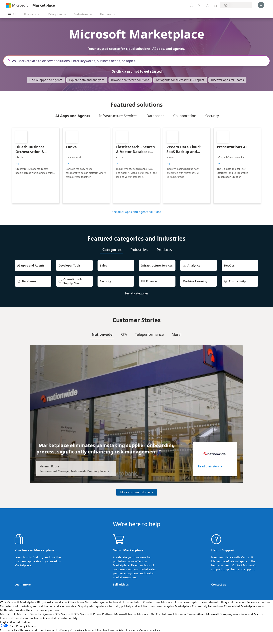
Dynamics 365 (51, 614)
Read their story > (210, 466)
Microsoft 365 (70, 614)
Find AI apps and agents (45, 80)
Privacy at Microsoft (253, 614)
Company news (230, 614)
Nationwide (102, 334)
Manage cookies (149, 630)
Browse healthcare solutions (130, 80)
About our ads (128, 630)
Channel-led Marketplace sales (244, 606)
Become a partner (258, 602)
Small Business (176, 614)
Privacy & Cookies (72, 630)
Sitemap (39, 630)
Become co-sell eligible (158, 606)
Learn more (23, 584)
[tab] (72, 115)
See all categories (136, 293)
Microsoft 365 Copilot (151, 614)
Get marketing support (28, 606)
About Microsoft (208, 614)
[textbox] (138, 60)
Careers (191, 614)
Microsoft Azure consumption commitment (190, 602)
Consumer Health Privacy (16, 630)
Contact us (218, 584)
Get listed (6, 606)
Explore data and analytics (86, 80)
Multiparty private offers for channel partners (29, 610)
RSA (124, 334)
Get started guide (96, 602)
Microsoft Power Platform (97, 614)
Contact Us (52, 630)
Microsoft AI (8, 614)
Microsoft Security (29, 614)
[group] (17, 163)
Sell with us (121, 584)
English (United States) (15, 622)
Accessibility (51, 618)
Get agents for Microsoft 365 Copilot (180, 80)
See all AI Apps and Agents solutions (136, 212)
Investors (6, 618)
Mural (176, 334)
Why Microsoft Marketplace (18, 602)
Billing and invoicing (232, 602)
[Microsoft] (17, 5)
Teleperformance (149, 334)
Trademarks (110, 630)
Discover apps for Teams (227, 80)
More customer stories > (136, 492)
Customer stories (56, 602)
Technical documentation (125, 602)
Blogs (41, 602)
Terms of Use (93, 630)
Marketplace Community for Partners (199, 606)
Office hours (76, 602)
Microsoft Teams (125, 614)
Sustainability (68, 618)
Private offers (151, 602)
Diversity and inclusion (27, 618)
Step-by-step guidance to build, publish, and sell (110, 606)
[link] (35, 165)
